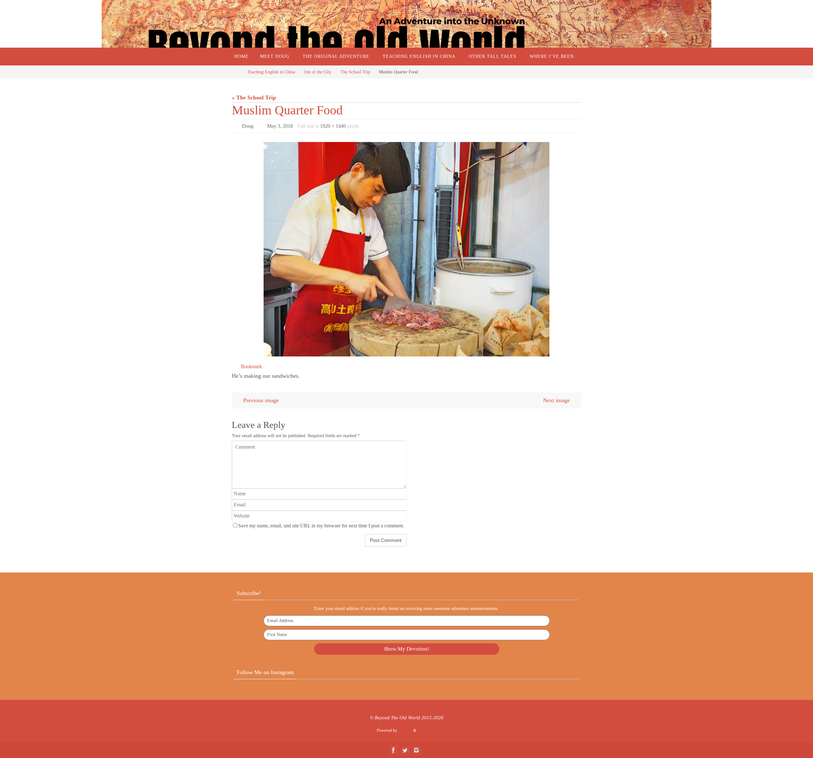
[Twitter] (405, 750)
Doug (247, 126)
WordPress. (427, 730)
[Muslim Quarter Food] (406, 249)
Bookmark (251, 366)
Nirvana (405, 730)
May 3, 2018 (280, 126)
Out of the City (317, 71)
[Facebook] (393, 750)
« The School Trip (254, 97)
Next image (556, 400)
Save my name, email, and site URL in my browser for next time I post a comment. (321, 526)
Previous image (261, 400)
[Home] (236, 71)
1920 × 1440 (333, 126)
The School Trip (355, 71)
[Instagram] (416, 750)
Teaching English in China (271, 71)
